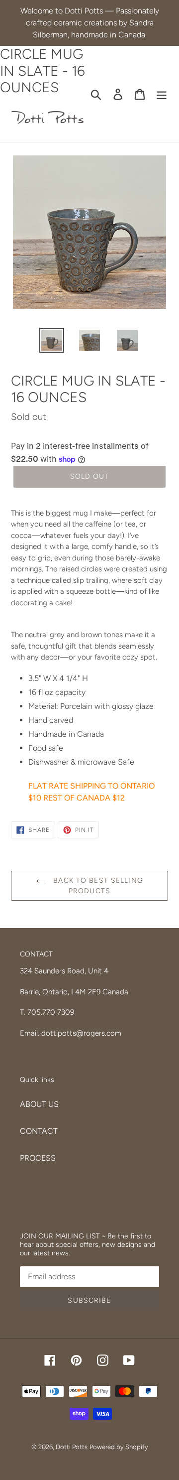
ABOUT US (39, 1104)
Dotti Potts (72, 1447)
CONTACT (39, 1131)
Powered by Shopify (119, 1447)
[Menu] (162, 94)
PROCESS (38, 1158)
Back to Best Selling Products (97, 885)
